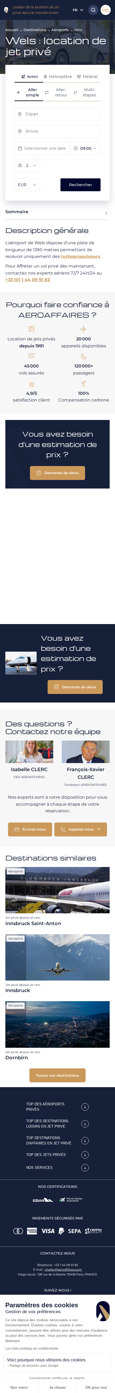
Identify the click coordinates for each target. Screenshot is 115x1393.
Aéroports (60, 30)
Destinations (35, 30)
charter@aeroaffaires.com (63, 1269)
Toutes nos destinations (57, 1075)
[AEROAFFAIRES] (6, 10)
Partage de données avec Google (34, 1366)
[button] (57, 473)
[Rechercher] (92, 10)
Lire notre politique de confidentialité (31, 1348)
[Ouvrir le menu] (106, 10)
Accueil (11, 30)
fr (75, 10)
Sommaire (16, 211)
